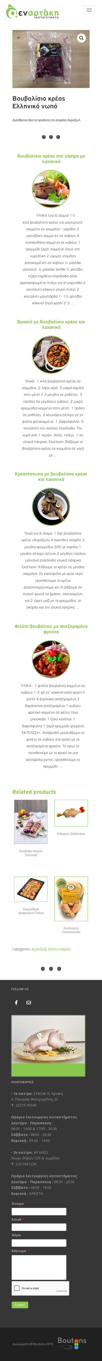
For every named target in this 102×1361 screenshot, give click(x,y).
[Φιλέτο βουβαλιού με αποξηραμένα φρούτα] (51, 659)
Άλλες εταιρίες (59, 949)
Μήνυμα (19, 1250)
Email (16, 1219)
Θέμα (16, 1235)
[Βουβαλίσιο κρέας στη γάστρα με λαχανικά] (51, 189)
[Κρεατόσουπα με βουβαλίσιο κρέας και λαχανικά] (51, 507)
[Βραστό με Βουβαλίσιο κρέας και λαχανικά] (51, 355)
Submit (20, 1305)
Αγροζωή (38, 949)
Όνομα (18, 1203)
